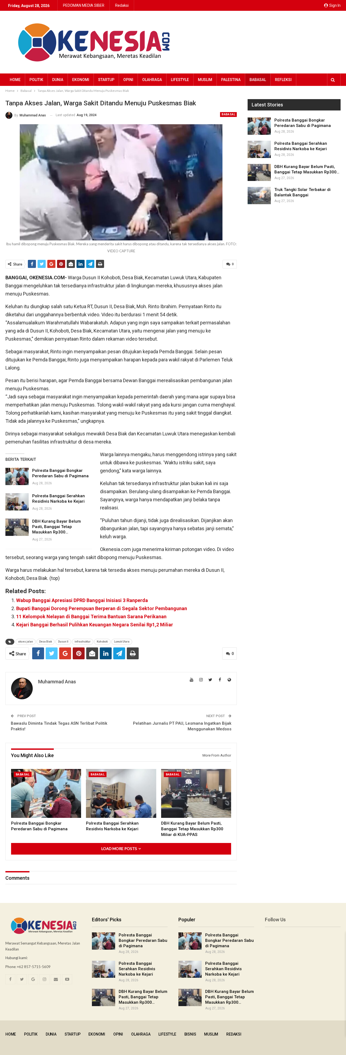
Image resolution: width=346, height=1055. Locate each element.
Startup (106, 80)
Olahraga (152, 80)
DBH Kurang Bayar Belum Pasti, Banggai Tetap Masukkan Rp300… (56, 527)
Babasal (257, 80)
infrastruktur (83, 641)
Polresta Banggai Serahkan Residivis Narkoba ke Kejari (137, 969)
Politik (36, 80)
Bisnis (190, 1034)
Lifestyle (180, 80)
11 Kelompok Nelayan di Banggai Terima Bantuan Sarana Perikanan (91, 616)
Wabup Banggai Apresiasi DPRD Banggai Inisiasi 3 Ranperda (82, 600)
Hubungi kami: (16, 958)
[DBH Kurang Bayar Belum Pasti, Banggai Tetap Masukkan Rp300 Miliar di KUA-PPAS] (17, 527)
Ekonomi (80, 80)
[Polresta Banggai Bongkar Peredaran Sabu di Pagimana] (17, 476)
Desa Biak (45, 641)
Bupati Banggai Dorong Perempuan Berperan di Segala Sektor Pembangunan (101, 608)
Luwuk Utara (121, 641)
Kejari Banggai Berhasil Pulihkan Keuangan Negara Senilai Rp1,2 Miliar (94, 624)
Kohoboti (102, 641)
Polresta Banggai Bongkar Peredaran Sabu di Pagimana (143, 940)
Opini (128, 80)
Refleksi (283, 80)
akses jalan (25, 641)
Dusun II (63, 641)
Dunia (57, 80)
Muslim (205, 80)
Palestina (231, 80)
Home (15, 80)
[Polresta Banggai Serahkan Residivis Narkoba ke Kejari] (17, 501)
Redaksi (122, 5)
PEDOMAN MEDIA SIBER (83, 5)
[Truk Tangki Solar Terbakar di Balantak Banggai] (259, 195)
